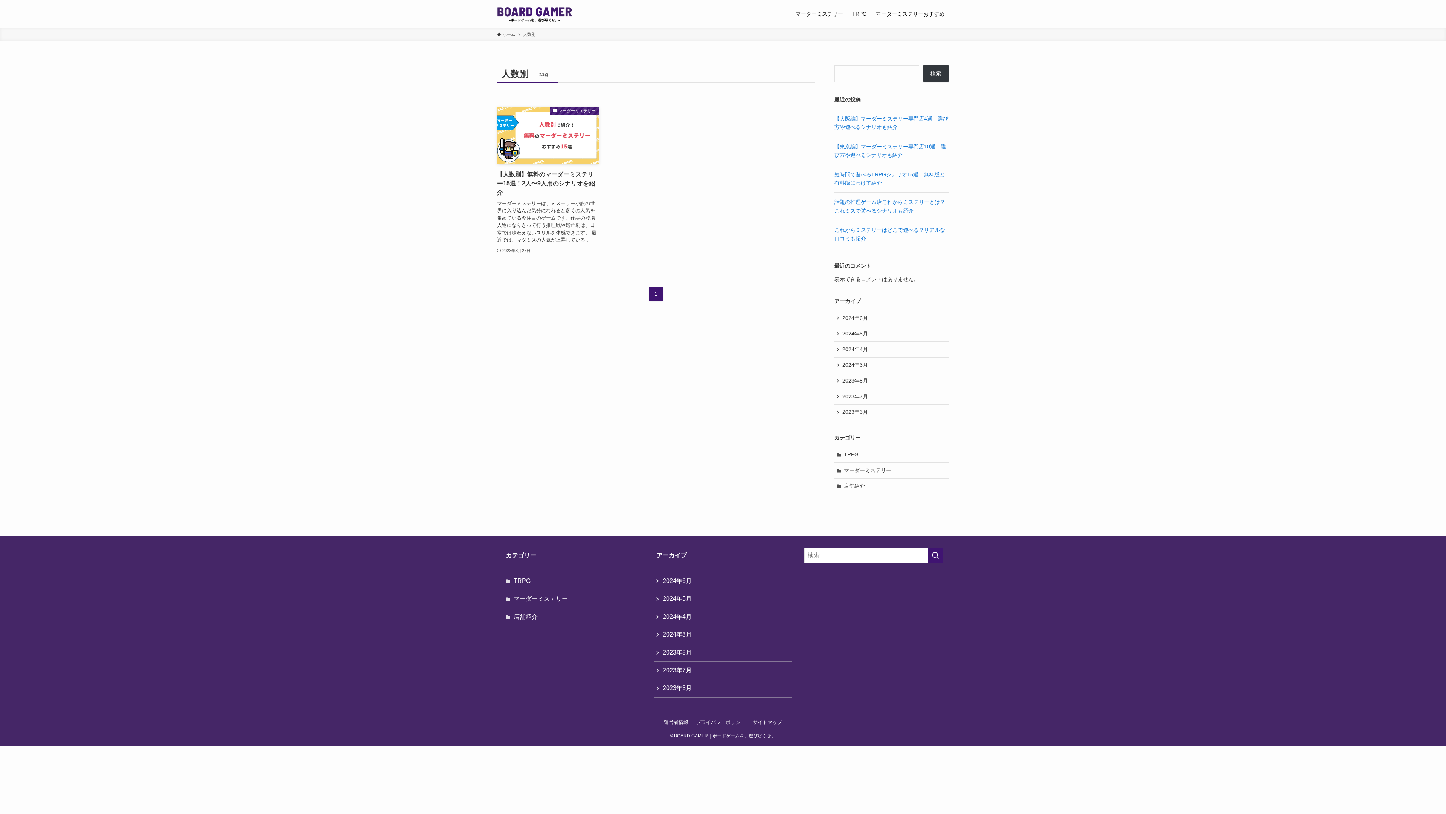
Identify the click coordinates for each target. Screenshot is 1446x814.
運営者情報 (676, 722)
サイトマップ (767, 722)
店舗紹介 (854, 486)
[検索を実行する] (935, 555)
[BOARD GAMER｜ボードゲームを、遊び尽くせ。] (534, 14)
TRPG (851, 454)
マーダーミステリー (867, 470)
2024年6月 (855, 318)
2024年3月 (855, 365)
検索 (935, 73)
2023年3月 (855, 412)
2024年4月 (855, 349)
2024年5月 (855, 333)
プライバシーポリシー (720, 722)
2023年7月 (855, 396)
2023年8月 (855, 381)
